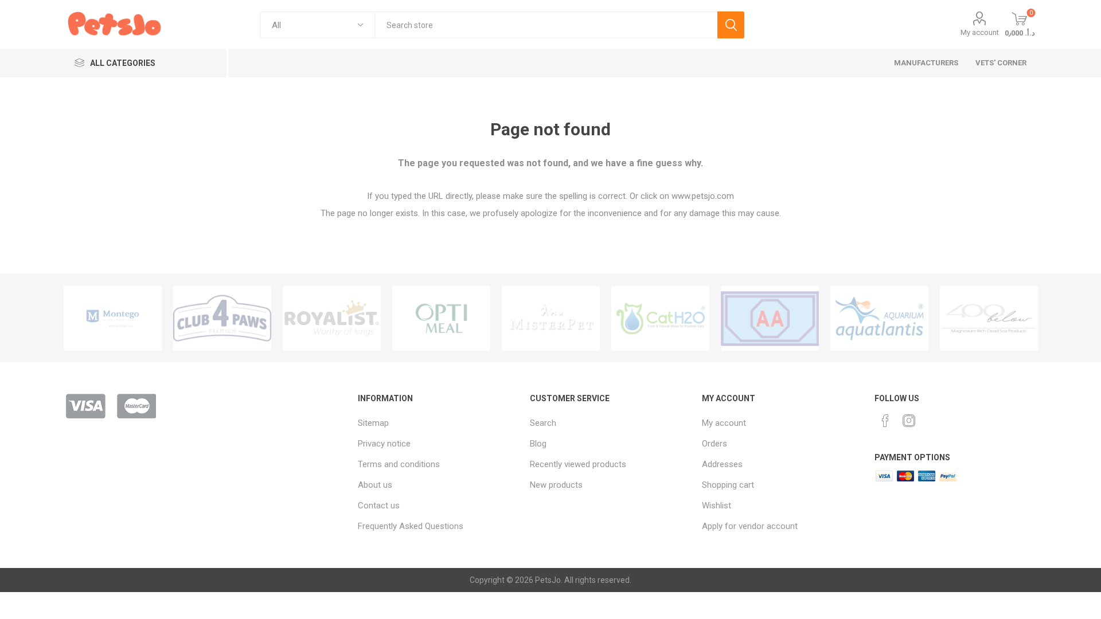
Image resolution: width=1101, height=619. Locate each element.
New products (556, 485)
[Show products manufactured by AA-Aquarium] (770, 318)
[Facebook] (885, 421)
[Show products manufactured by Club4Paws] (222, 318)
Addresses (722, 464)
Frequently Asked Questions (410, 526)
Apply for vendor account (750, 526)
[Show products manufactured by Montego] (113, 318)
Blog (538, 443)
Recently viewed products (578, 464)
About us (375, 485)
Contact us (379, 505)
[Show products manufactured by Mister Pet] (551, 318)
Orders (714, 443)
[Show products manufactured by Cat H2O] (660, 318)
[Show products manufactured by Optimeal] (441, 318)
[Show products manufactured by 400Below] (989, 318)
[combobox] (545, 24)
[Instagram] (909, 421)
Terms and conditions (399, 464)
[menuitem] (438, 423)
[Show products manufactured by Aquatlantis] (879, 318)
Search (730, 24)
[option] (112, 318)
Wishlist (716, 505)
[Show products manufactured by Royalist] (332, 318)
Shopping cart (728, 485)
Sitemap (373, 423)
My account (980, 32)
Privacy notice (384, 443)
